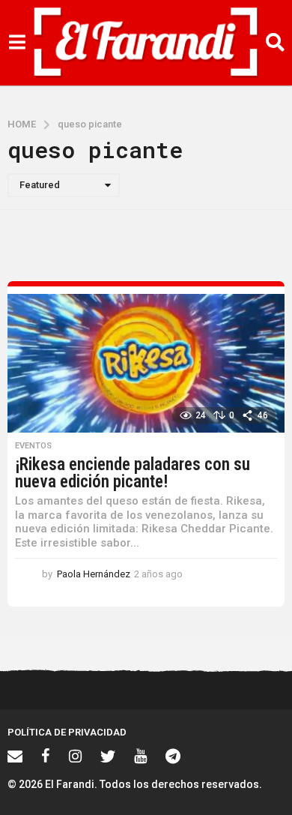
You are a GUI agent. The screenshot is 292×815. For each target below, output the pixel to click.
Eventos (33, 446)
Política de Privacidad (67, 732)
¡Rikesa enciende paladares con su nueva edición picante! (132, 473)
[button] (16, 43)
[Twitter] (107, 755)
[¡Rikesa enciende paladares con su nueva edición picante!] (146, 363)
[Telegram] (172, 755)
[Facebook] (45, 755)
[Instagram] (75, 755)
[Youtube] (140, 755)
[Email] (14, 755)
